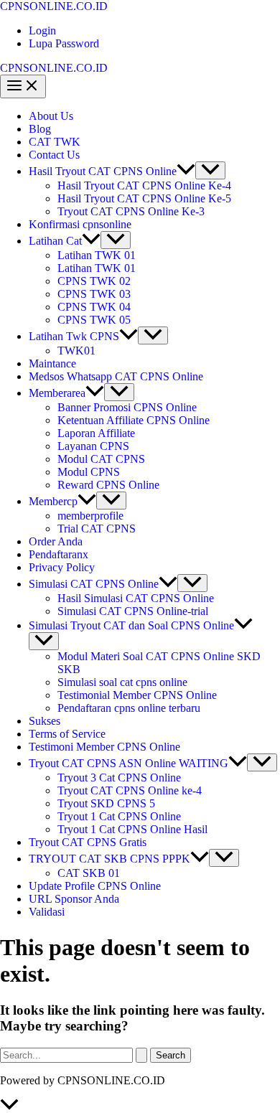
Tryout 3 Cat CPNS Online (119, 777)
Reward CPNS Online (108, 485)
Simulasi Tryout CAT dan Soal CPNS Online (131, 625)
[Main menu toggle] (23, 86)
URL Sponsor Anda (74, 899)
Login (42, 30)
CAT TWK (54, 142)
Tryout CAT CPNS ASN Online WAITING (128, 763)
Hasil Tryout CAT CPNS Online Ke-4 (144, 185)
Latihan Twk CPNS (74, 336)
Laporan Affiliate (96, 433)
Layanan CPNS (93, 446)
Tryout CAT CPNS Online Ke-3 (131, 211)
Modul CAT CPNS (101, 459)
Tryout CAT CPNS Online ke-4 (129, 790)
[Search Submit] (141, 1055)
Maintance (52, 363)
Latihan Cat (55, 241)
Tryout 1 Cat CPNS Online (119, 816)
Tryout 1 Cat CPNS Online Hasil (132, 829)
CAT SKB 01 (88, 873)
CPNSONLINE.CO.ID (54, 6)
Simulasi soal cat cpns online (122, 682)
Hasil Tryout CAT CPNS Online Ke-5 (144, 198)
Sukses (44, 721)
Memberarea (57, 393)
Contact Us (54, 155)
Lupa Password (64, 43)
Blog (40, 129)
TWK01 (76, 350)
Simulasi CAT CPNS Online (94, 584)
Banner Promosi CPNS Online (127, 407)
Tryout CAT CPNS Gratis (87, 842)
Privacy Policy (62, 567)
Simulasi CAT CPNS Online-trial (132, 611)
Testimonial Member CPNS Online (137, 695)
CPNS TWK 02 (94, 281)
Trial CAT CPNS (96, 528)
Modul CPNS (88, 472)
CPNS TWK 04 (94, 307)
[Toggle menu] (210, 170)
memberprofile (90, 515)
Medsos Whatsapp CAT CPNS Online (116, 376)
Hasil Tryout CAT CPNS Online (103, 171)
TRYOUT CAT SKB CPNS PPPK (109, 859)
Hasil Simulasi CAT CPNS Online (135, 598)
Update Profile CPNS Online (95, 886)
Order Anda (56, 541)
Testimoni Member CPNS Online (104, 747)
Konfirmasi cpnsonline (80, 224)
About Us (51, 116)
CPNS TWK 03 (94, 294)
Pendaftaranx (58, 554)
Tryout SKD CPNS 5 (106, 803)
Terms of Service (67, 734)
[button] (186, 171)
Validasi (47, 912)
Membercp (53, 501)
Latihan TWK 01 (96, 255)
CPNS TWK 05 (94, 320)
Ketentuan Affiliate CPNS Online (133, 420)
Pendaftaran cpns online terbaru (128, 708)
